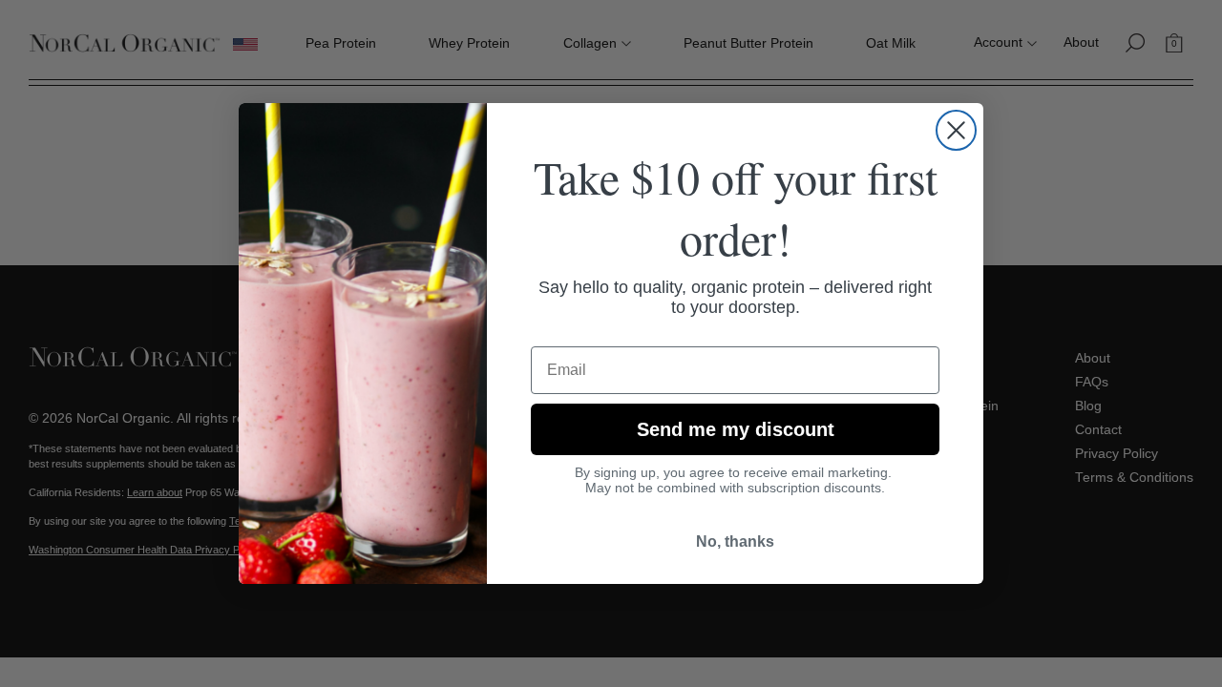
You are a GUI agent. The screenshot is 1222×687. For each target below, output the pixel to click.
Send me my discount (735, 429)
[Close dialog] (956, 130)
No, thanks (735, 541)
